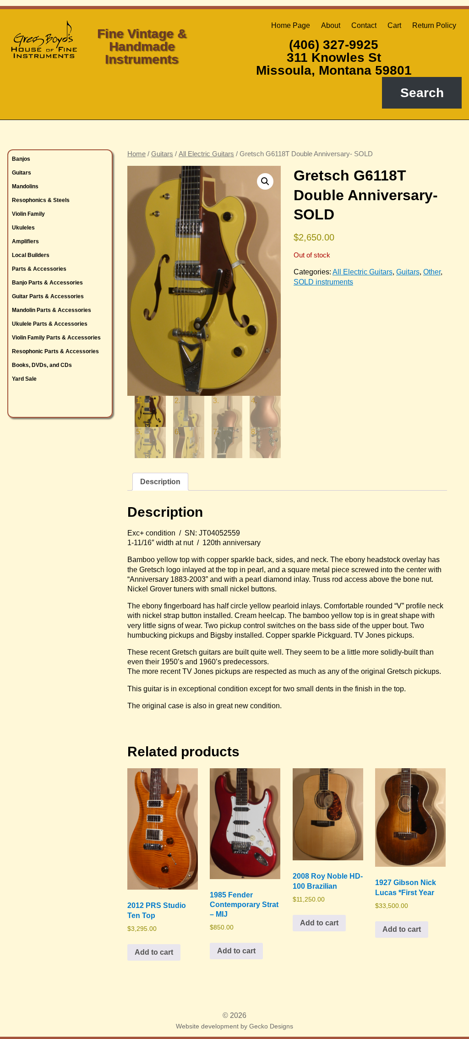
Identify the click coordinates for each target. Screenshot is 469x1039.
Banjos (21, 159)
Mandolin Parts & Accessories (51, 310)
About (330, 25)
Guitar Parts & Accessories (48, 296)
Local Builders (30, 255)
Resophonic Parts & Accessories (55, 351)
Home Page (290, 25)
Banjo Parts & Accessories (47, 282)
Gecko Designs (271, 1026)
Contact (363, 25)
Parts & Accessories (39, 269)
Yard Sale (24, 379)
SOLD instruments (323, 282)
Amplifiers (25, 241)
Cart (394, 25)
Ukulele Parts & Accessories (49, 324)
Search (422, 93)
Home (136, 154)
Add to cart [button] (154, 952)
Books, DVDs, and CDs (42, 365)
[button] (265, 181)
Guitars (21, 173)
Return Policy (434, 25)
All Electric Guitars (206, 154)
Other (432, 272)
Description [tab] (160, 482)
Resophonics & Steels (41, 200)
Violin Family (28, 214)
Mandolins (25, 186)
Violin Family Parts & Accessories (56, 337)
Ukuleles (23, 227)
